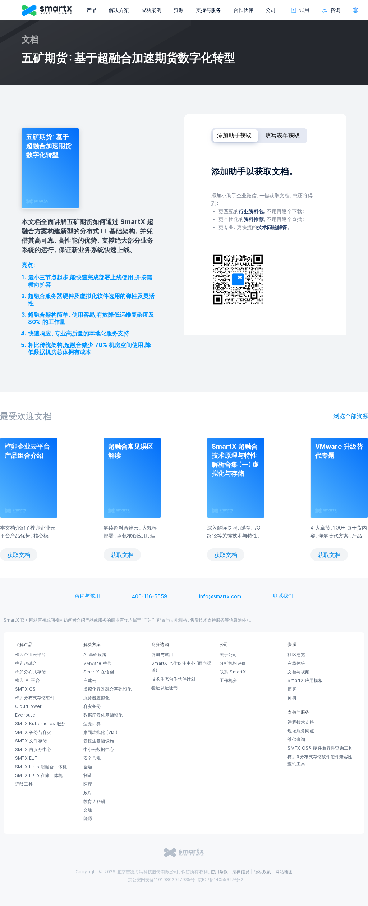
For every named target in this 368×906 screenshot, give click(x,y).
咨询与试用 (87, 595)
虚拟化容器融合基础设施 (107, 689)
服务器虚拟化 (96, 698)
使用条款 (219, 872)
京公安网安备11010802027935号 (161, 880)
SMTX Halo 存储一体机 (39, 775)
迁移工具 (24, 784)
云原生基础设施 (98, 741)
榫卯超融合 (26, 663)
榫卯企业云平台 (30, 655)
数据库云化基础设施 (103, 715)
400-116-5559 (149, 596)
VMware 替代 (97, 663)
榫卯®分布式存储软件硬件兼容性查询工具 (320, 760)
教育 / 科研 (94, 801)
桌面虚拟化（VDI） (101, 732)
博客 (292, 689)
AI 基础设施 (95, 655)
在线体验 (296, 663)
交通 (87, 810)
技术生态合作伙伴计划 (173, 679)
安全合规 (92, 758)
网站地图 (284, 872)
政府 (87, 793)
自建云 (90, 680)
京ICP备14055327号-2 (220, 880)
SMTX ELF (26, 758)
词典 (292, 698)
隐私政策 (262, 872)
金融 (87, 767)
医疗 (87, 784)
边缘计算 (92, 724)
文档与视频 (298, 672)
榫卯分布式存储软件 (35, 698)
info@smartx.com (220, 596)
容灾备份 (92, 706)
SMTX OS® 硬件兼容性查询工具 (320, 748)
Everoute (25, 715)
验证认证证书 (164, 688)
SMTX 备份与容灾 (33, 732)
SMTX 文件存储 (31, 741)
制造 (87, 775)
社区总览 (296, 655)
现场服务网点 (301, 731)
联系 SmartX (233, 672)
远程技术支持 (301, 722)
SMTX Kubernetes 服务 (40, 724)
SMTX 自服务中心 (33, 749)
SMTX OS (25, 689)
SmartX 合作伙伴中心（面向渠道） (181, 667)
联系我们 (283, 595)
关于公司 (228, 655)
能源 (87, 818)
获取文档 (18, 555)
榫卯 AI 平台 (27, 680)
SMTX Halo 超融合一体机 (41, 767)
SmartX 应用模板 (305, 680)
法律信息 (240, 872)
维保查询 (296, 739)
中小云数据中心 (98, 749)
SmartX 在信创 (98, 672)
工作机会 (228, 680)
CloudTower (28, 706)
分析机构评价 (233, 663)
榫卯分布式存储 (30, 672)
